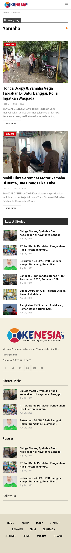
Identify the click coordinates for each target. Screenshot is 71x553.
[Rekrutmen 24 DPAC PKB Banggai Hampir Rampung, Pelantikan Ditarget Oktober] (10, 264)
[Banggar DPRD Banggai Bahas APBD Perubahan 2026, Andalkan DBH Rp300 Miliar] (10, 279)
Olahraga (49, 529)
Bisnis (26, 536)
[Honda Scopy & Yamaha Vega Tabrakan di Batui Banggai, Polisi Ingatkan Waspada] (35, 62)
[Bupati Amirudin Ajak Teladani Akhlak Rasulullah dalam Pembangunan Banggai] (10, 294)
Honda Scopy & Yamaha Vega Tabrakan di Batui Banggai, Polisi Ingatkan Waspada (30, 93)
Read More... (12, 123)
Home (10, 523)
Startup (55, 523)
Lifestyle (10, 536)
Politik (25, 523)
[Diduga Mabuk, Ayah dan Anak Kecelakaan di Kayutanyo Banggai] (10, 235)
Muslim (41, 536)
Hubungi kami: (10, 354)
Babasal (10, 44)
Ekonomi (17, 529)
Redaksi (58, 536)
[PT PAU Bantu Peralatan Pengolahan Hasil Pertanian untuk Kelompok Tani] (10, 250)
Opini (33, 529)
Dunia (39, 523)
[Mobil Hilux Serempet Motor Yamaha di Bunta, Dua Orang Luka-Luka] (35, 152)
